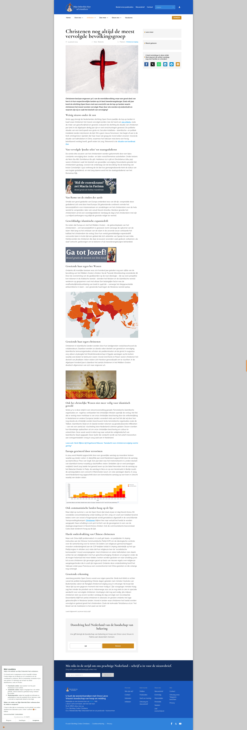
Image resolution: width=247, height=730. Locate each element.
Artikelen (90, 18)
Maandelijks (159, 698)
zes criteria (126, 122)
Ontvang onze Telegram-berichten (174, 697)
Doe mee (102, 18)
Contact (150, 7)
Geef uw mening (145, 698)
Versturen (108, 675)
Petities (142, 691)
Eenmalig (158, 695)
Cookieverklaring (98, 724)
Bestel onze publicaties (124, 7)
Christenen (90, 520)
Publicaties (143, 695)
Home (68, 18)
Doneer (176, 18)
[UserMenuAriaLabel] (179, 7)
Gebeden (128, 698)
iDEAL (92, 701)
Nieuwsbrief (140, 7)
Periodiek (158, 702)
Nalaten (157, 705)
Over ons (77, 18)
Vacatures (128, 18)
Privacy (172, 703)
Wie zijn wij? (129, 691)
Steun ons (115, 18)
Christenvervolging (132, 42)
